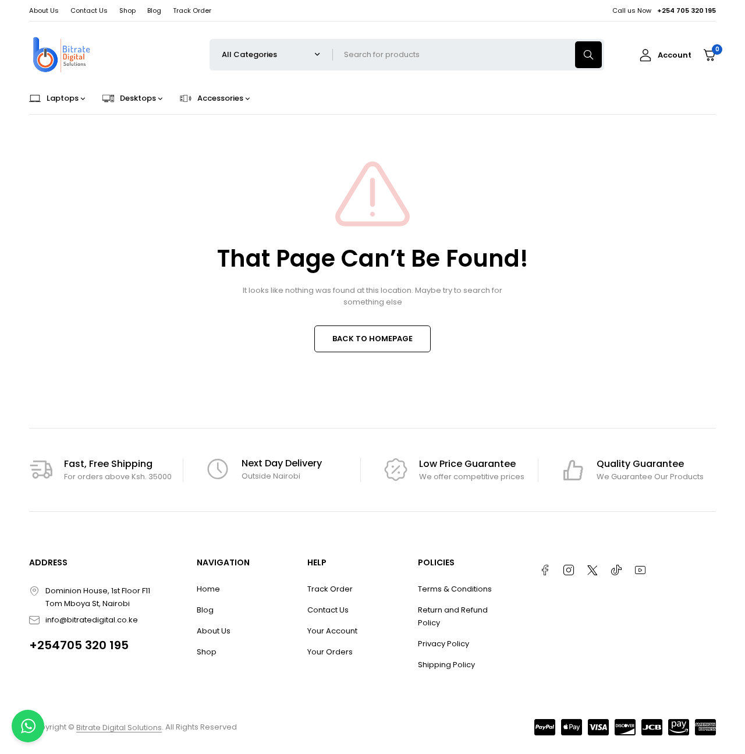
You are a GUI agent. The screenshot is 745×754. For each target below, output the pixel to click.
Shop (127, 10)
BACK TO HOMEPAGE (372, 338)
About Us (44, 10)
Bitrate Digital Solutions (119, 727)
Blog (154, 10)
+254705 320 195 (79, 645)
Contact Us (89, 10)
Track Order (192, 10)
